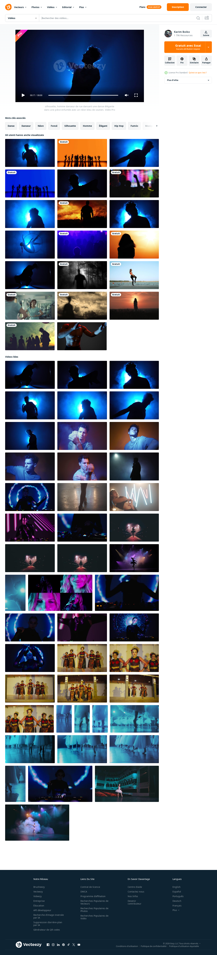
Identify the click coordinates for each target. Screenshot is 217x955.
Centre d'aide (135, 886)
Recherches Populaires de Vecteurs (94, 902)
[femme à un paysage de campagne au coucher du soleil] (134, 306)
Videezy (37, 896)
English (177, 886)
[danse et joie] (82, 153)
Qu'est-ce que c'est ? (198, 72)
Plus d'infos (172, 80)
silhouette (70, 125)
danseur (26, 125)
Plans (142, 7)
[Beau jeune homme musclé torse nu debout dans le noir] (82, 336)
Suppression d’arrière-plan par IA (47, 924)
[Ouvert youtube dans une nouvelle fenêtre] (79, 944)
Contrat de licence (90, 886)
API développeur (42, 910)
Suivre (206, 35)
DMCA (83, 891)
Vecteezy (38, 891)
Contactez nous (136, 891)
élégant (103, 125)
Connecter (201, 7)
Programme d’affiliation (93, 896)
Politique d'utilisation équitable (184, 946)
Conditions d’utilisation (127, 946)
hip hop (119, 125)
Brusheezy (39, 886)
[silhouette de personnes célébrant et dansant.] (30, 336)
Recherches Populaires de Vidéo (94, 917)
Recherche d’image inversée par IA (48, 916)
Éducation (38, 905)
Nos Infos (133, 896)
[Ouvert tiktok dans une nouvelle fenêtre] (68, 944)
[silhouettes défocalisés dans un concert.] (134, 183)
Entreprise (39, 900)
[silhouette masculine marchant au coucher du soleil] (82, 214)
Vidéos (50, 7)
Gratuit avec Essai (188, 47)
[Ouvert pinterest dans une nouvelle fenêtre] (63, 944)
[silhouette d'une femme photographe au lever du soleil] (134, 245)
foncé (54, 125)
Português (178, 896)
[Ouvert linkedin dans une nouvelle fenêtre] (58, 944)
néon (41, 125)
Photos (35, 7)
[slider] (83, 95)
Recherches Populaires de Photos (94, 910)
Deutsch (177, 900)
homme (87, 125)
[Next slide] (154, 126)
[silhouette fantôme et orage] (82, 306)
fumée (134, 125)
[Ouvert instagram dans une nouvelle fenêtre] (53, 944)
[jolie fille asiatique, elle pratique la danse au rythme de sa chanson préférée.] (30, 306)
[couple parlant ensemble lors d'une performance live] (82, 245)
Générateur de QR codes (46, 929)
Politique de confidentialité (153, 946)
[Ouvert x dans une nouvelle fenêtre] (73, 944)
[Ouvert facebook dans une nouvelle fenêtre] (48, 944)
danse (11, 125)
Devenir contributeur (134, 902)
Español (177, 891)
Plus (81, 7)
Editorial (66, 7)
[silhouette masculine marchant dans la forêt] (82, 275)
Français (177, 905)
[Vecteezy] (8, 7)
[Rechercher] (198, 18)
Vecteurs (19, 7)
